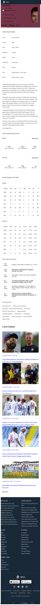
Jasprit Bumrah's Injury (7, 510)
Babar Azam (24, 544)
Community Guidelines (26, 590)
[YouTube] (26, 586)
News (18, 25)
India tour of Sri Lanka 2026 (28, 507)
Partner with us (4, 569)
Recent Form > (35, 138)
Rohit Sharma (24, 537)
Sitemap (29, 593)
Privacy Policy (16, 590)
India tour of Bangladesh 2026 (29, 523)
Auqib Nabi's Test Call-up (7, 517)
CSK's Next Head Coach (7, 515)
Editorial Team (4, 564)
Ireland (2, 544)
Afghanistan (4, 542)
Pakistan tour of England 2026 (29, 510)
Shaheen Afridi (25, 546)
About (2, 560)
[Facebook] (14, 586)
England (3, 549)
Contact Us (3, 562)
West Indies (4, 551)
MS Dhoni (24, 549)
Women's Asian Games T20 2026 (29, 526)
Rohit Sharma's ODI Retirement (9, 522)
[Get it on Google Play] (26, 582)
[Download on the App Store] (14, 582)
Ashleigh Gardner (25, 551)
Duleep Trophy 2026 (26, 514)
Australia (3, 539)
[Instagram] (22, 586)
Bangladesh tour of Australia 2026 (30, 512)
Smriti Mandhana (25, 553)
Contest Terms (36, 590)
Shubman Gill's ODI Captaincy (9, 519)
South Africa (4, 553)
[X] (18, 586)
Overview (4, 25)
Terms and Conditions (6, 590)
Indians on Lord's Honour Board (9, 524)
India (2, 532)
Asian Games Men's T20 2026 (29, 519)
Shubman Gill (24, 539)
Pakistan (3, 535)
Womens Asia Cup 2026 (27, 517)
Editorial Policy (21, 593)
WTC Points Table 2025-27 (8, 508)
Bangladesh (4, 546)
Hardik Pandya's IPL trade (7, 503)
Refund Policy (13, 593)
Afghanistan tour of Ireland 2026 (29, 521)
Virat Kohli (24, 532)
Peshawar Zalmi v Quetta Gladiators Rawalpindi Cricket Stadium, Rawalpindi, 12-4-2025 (24, 295)
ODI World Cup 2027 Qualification (10, 506)
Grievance (3, 567)
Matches (11, 25)
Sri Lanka (3, 537)
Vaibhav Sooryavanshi (27, 542)
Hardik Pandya (25, 535)
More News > (5, 491)
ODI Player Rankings (6, 512)
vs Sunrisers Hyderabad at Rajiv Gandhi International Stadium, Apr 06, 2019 (22, 281)
